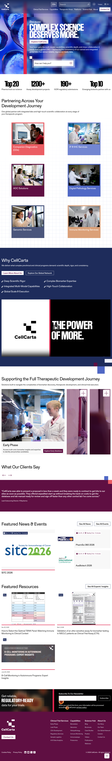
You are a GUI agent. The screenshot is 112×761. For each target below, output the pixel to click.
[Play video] (56, 328)
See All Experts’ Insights (98, 586)
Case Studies (89, 730)
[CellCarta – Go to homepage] (8, 725)
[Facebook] (34, 752)
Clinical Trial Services (40, 9)
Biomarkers (74, 724)
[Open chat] (106, 755)
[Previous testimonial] (4, 475)
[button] (52, 63)
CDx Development (56, 730)
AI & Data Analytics (57, 740)
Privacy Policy (17, 752)
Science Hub (87, 9)
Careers (100, 4)
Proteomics (74, 740)
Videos (87, 737)
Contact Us (101, 737)
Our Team (101, 727)
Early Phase (54, 724)
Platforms (77, 9)
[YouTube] (28, 752)
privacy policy (82, 707)
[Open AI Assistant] (94, 4)
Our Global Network (104, 730)
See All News (85, 524)
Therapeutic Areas (66, 9)
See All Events (102, 524)
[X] (31, 752)
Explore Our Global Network (40, 273)
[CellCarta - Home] (5, 7)
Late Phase (54, 727)
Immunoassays (75, 737)
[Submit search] (88, 4)
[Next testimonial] (9, 475)
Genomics (73, 727)
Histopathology (75, 730)
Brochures (88, 727)
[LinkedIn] (25, 752)
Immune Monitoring (76, 734)
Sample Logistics (56, 737)
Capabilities (54, 9)
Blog (86, 724)
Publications (89, 740)
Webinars (88, 743)
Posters (87, 734)
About (95, 9)
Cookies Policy (6, 752)
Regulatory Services (57, 734)
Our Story (101, 724)
